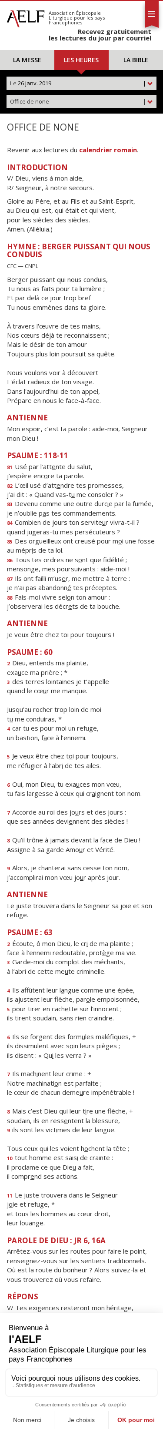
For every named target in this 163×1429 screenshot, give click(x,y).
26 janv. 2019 (78, 83)
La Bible (135, 60)
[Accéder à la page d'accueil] (26, 16)
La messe (27, 60)
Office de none (78, 101)
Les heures (81, 60)
